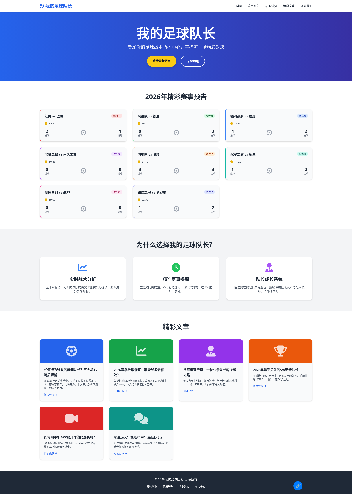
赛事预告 (254, 6)
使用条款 (168, 486)
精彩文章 (289, 6)
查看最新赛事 (161, 61)
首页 (239, 6)
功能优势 (271, 6)
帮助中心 (200, 486)
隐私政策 (152, 486)
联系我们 (306, 6)
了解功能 (193, 61)
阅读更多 (49, 394)
